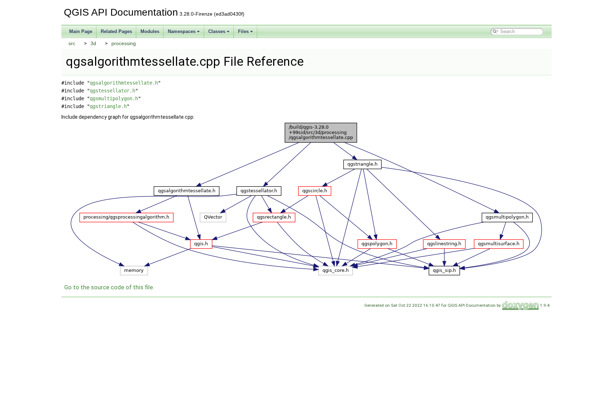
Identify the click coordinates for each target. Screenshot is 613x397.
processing (123, 43)
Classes (216, 31)
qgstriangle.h (108, 106)
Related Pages (116, 31)
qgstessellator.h (112, 90)
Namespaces (181, 31)
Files (243, 31)
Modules (149, 31)
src (71, 43)
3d (93, 43)
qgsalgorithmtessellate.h (124, 83)
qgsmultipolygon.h (114, 98)
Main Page (80, 31)
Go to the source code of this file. (109, 287)
